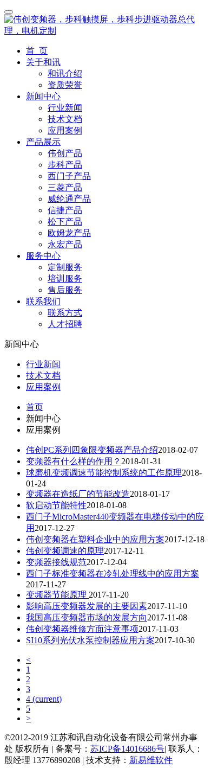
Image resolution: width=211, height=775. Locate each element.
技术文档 (65, 119)
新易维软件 (151, 760)
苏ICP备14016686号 (127, 748)
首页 (34, 407)
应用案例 (65, 130)
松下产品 (65, 221)
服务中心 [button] (43, 255)
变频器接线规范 (56, 562)
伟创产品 (65, 153)
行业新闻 (65, 107)
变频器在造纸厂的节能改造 (78, 493)
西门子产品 (69, 176)
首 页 (37, 50)
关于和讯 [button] (43, 62)
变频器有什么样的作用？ (73, 461)
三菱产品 (65, 187)
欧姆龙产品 (69, 233)
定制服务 (65, 267)
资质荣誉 (65, 84)
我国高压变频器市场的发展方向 (86, 617)
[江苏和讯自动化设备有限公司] (105, 30)
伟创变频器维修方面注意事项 (82, 628)
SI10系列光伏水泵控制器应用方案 (90, 640)
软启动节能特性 (56, 505)
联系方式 (65, 312)
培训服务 (65, 278)
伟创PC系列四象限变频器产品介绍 (92, 449)
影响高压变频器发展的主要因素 (86, 606)
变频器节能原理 (57, 594)
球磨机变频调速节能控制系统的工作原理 (104, 472)
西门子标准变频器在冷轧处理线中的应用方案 (112, 573)
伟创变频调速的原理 (65, 550)
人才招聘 (65, 324)
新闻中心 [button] (43, 96)
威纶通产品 (69, 198)
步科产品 (65, 164)
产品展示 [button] (43, 141)
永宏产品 (65, 244)
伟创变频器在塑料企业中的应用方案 (95, 539)
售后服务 (65, 289)
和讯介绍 (65, 73)
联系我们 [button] (43, 301)
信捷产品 (65, 210)
